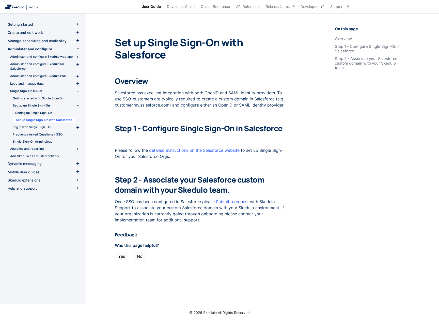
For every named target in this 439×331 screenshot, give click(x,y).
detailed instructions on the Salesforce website (194, 150)
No (140, 256)
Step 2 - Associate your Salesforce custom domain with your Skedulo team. (366, 63)
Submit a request (232, 201)
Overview (343, 39)
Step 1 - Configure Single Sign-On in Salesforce (368, 48)
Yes (121, 256)
